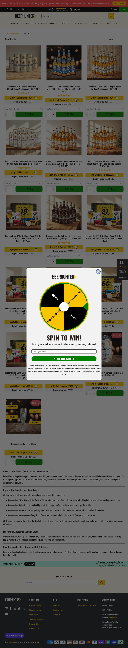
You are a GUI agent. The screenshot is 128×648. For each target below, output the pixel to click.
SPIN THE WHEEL (64, 359)
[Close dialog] (98, 271)
